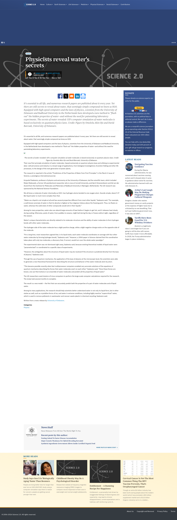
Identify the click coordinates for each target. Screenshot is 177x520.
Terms (173, 511)
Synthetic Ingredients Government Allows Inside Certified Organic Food (68, 443)
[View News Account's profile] (30, 74)
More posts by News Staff (106, 447)
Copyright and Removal (145, 511)
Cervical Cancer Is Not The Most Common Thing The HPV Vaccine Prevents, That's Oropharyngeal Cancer (138, 482)
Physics (28, 53)
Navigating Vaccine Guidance (144, 165)
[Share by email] (71, 96)
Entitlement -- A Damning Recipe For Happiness (102, 487)
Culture (49, 4)
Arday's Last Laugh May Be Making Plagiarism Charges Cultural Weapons (144, 194)
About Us (130, 511)
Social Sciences (112, 4)
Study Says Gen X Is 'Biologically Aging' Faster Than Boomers (38, 480)
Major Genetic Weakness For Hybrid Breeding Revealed (62, 441)
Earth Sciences (59, 4)
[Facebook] (2, 43)
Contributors (125, 4)
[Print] (83, 96)
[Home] (30, 5)
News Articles (54, 73)
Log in (174, 42)
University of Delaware (55, 300)
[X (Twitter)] (4, 43)
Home (42, 4)
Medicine (84, 4)
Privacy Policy (162, 511)
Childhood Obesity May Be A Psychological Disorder (70, 480)
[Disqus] (71, 337)
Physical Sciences (97, 4)
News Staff (40, 73)
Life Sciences (73, 4)
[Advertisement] (88, 26)
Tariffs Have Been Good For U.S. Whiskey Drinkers (143, 220)
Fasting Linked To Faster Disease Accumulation (59, 438)
